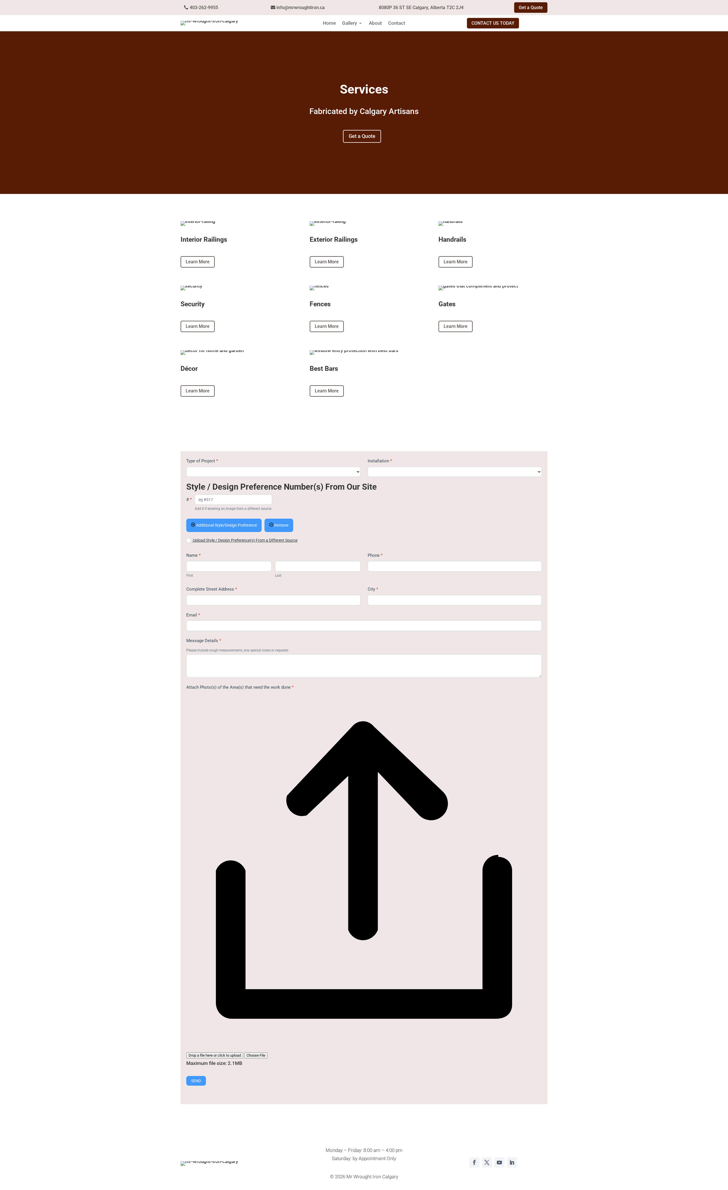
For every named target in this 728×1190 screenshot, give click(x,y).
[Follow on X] (487, 1162)
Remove (280, 525)
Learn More (198, 261)
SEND (196, 1081)
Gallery (349, 23)
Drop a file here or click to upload (215, 1055)
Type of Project (202, 460)
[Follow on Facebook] (474, 1162)
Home (329, 23)
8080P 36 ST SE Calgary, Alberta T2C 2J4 (421, 7)
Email (193, 615)
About (375, 23)
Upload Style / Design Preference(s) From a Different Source (244, 540)
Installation (380, 460)
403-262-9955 (204, 7)
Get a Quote (531, 7)
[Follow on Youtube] (499, 1162)
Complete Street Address (211, 589)
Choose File (256, 1055)
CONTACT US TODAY (492, 23)
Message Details (203, 640)
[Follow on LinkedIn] (512, 1162)
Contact (396, 23)
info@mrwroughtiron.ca (300, 7)
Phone (375, 555)
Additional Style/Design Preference (226, 525)
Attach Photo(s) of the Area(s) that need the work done (240, 687)
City (373, 589)
